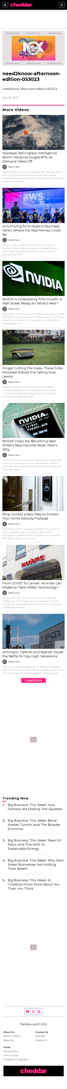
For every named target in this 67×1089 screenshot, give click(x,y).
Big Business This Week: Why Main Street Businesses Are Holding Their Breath (36, 864)
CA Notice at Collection (15, 1059)
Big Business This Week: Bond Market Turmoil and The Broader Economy (34, 825)
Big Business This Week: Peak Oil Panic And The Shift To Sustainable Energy (34, 844)
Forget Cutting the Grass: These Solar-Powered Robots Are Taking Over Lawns (33, 372)
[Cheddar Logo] (21, 5)
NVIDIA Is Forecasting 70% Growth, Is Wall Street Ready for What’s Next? (32, 301)
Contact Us (41, 1040)
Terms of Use (10, 1055)
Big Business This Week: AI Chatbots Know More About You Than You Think (33, 884)
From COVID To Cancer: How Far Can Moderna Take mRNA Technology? (32, 585)
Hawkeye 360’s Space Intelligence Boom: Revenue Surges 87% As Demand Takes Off (29, 157)
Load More (33, 680)
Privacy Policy (10, 1051)
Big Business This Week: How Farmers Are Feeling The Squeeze (35, 807)
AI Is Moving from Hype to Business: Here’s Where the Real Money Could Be (31, 230)
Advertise (40, 1036)
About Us (8, 1040)
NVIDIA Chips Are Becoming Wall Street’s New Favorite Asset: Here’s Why (29, 445)
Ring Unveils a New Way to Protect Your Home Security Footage (30, 516)
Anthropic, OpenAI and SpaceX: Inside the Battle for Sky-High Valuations (32, 654)
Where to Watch (12, 1036)
